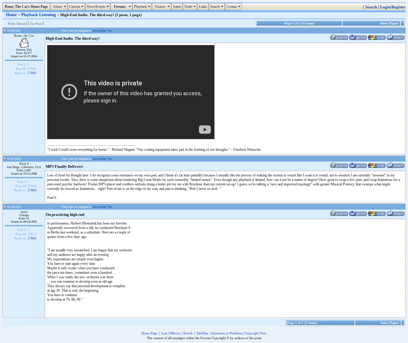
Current (77, 6)
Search (217, 6)
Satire (177, 6)
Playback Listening (39, 14)
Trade (190, 6)
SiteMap (202, 333)
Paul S (24, 163)
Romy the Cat (24, 35)
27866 (31, 73)
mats (24, 211)
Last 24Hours (171, 333)
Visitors (162, 6)
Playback (143, 6)
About (60, 6)
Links (203, 6)
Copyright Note (255, 333)
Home (12, 14)
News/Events (98, 6)
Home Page (149, 333)
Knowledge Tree (102, 30)
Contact (234, 6)
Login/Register (393, 7)
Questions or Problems (227, 333)
